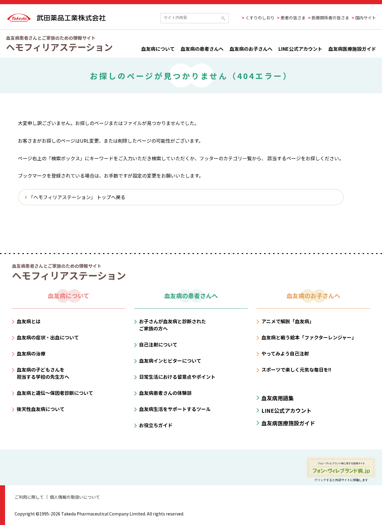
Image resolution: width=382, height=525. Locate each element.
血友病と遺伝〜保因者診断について (55, 392)
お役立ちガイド (155, 425)
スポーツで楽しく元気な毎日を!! (296, 369)
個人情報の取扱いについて (75, 497)
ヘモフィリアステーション (59, 46)
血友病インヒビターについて (170, 360)
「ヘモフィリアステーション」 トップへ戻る (77, 197)
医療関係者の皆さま (330, 18)
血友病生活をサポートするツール (175, 408)
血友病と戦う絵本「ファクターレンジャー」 (308, 337)
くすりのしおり (260, 18)
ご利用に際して (29, 497)
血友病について (158, 48)
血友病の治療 (31, 353)
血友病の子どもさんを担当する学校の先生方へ (43, 373)
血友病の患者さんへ (202, 48)
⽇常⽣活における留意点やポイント (177, 376)
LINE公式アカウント (300, 48)
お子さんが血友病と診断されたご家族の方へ (172, 325)
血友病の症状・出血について (48, 337)
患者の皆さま (293, 18)
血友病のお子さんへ (250, 48)
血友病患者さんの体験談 (165, 392)
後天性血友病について (40, 408)
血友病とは (29, 321)
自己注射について (158, 344)
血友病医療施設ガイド (352, 48)
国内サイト (365, 18)
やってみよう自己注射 (285, 353)
